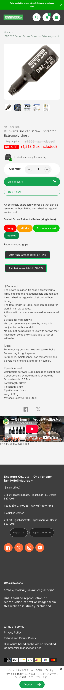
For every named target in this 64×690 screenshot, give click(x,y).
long (10, 228)
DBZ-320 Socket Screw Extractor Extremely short (31, 36)
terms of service (14, 626)
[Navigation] (56, 17)
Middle (25, 228)
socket (11, 235)
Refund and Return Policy (20, 638)
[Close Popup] (61, 669)
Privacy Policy (13, 632)
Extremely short (46, 228)
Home (7, 32)
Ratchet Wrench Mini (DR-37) (26, 268)
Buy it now (14, 191)
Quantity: (15, 169)
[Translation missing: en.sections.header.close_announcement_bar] (61, 5)
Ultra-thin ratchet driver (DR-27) (27, 254)
